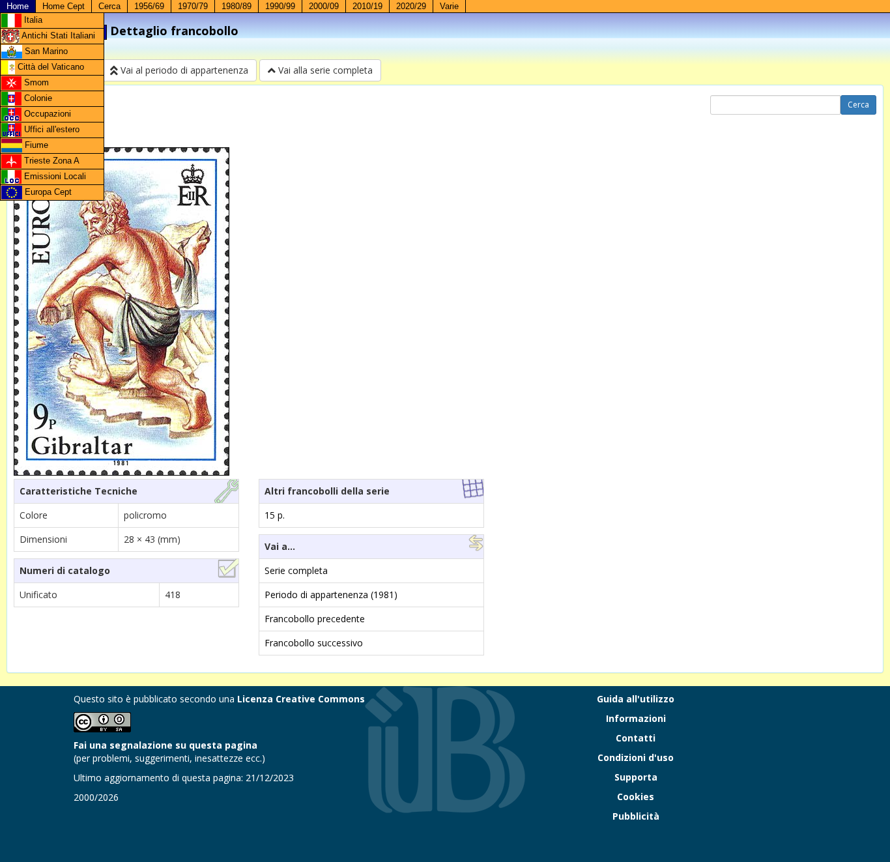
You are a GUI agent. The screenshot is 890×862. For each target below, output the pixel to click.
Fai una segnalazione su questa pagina (165, 745)
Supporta (635, 777)
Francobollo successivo (314, 643)
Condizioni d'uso (635, 757)
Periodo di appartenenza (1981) (331, 594)
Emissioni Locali (54, 176)
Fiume (35, 145)
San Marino (45, 51)
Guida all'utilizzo (635, 699)
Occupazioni (46, 114)
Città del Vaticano (49, 67)
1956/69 (149, 6)
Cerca (109, 6)
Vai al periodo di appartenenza (183, 70)
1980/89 (236, 6)
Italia (32, 20)
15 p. (275, 515)
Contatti (635, 738)
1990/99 (280, 6)
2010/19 (367, 6)
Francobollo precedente (315, 618)
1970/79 (193, 6)
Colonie (37, 98)
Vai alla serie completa (324, 70)
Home (18, 6)
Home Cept (63, 6)
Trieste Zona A (50, 160)
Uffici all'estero (50, 129)
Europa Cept (47, 192)
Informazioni (636, 718)
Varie (449, 6)
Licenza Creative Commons (301, 699)
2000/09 (324, 6)
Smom (35, 82)
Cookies (635, 796)
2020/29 (411, 6)
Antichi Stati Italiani (57, 35)
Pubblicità (635, 816)
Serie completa (296, 570)
